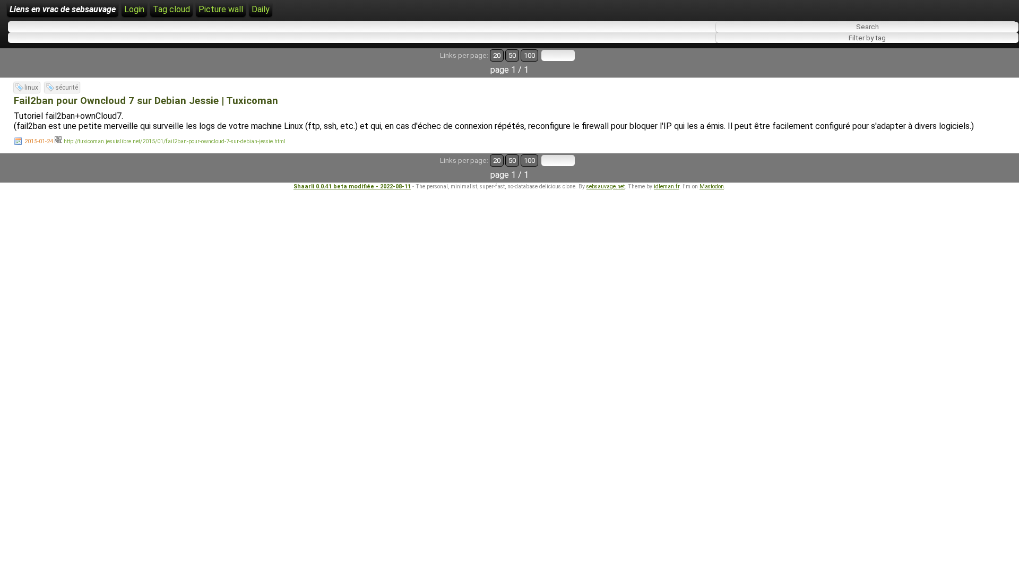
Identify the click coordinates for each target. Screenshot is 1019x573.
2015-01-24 (38, 141)
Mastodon (712, 186)
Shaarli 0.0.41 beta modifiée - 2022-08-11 (352, 186)
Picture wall (220, 9)
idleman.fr (666, 186)
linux (31, 87)
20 (496, 55)
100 (529, 55)
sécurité (66, 87)
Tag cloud (171, 9)
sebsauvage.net (605, 186)
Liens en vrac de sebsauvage (63, 9)
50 (512, 55)
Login (134, 9)
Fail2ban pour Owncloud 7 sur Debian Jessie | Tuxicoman (146, 101)
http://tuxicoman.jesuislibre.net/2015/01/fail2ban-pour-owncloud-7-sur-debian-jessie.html (175, 141)
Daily (261, 9)
